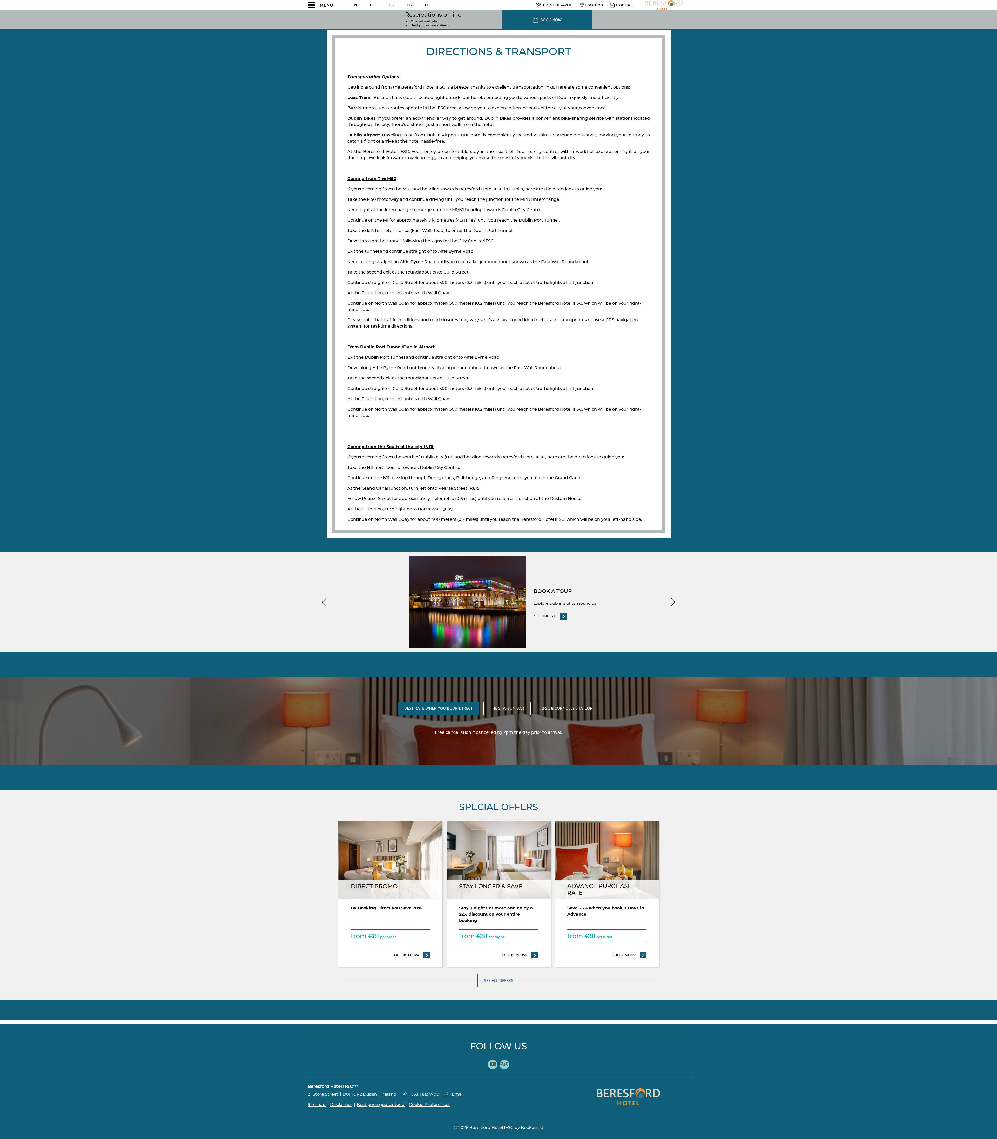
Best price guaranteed (381, 1105)
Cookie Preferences (429, 1105)
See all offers (498, 980)
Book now (412, 955)
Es (391, 5)
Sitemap (317, 1105)
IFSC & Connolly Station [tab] (567, 708)
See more (550, 616)
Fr (409, 5)
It (426, 5)
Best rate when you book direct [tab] (438, 708)
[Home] (663, 5)
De (373, 5)
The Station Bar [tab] (507, 708)
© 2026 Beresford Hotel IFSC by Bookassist (498, 1127)
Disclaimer (341, 1105)
